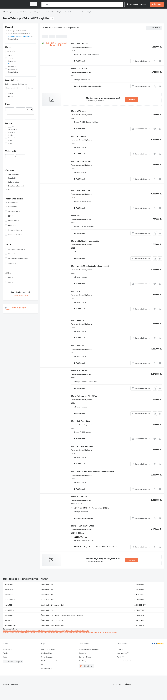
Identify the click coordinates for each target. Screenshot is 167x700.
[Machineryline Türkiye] (15, 4)
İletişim (5, 657)
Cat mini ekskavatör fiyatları (33, 632)
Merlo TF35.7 (9, 590)
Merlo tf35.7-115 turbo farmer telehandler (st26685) (92, 472)
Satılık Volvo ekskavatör (45, 631)
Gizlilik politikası (46, 653)
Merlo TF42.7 (9, 584)
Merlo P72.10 (9, 610)
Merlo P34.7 (9, 620)
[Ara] (43, 4)
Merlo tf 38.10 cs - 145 (80, 190)
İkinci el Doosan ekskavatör (13, 632)
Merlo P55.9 (9, 605)
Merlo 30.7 (75, 216)
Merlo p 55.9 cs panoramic (82, 446)
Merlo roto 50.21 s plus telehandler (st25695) (90, 266)
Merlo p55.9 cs (77, 320)
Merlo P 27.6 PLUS (79, 497)
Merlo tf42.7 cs (77, 346)
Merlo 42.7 (75, 291)
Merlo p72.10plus (78, 136)
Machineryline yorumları (50, 661)
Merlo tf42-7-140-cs (79, 44)
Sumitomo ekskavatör (81, 631)
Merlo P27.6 (9, 615)
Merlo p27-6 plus (78, 111)
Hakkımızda (7, 649)
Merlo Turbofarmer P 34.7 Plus (84, 396)
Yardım (6, 653)
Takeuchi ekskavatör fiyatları (54, 632)
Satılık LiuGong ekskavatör (64, 631)
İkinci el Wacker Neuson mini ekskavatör (79, 632)
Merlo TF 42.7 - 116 (79, 69)
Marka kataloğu (46, 668)
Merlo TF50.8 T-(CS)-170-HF (83, 526)
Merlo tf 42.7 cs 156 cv (80, 421)
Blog (42, 665)
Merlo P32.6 (9, 595)
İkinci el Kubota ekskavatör (26, 631)
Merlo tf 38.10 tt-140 (79, 371)
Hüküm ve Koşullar (48, 649)
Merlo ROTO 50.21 (11, 625)
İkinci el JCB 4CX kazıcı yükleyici (105, 632)
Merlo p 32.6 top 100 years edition (85, 241)
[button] (155, 61)
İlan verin (131, 99)
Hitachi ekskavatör (10, 631)
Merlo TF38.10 (10, 600)
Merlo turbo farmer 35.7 (81, 161)
